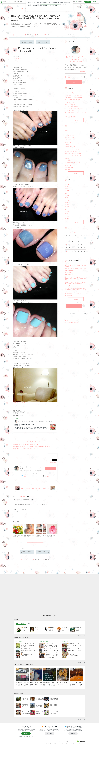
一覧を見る (75, 120)
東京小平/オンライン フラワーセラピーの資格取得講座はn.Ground (75, 269)
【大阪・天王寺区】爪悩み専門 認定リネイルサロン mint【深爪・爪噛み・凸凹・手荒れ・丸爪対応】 (75, 278)
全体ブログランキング (70, 76)
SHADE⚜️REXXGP (69, 274)
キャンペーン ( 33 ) (69, 137)
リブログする (53, 455)
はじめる (26, 733)
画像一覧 (39, 34)
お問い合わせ (48, 743)
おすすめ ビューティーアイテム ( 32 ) (73, 155)
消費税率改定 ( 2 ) (69, 165)
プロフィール (72, 61)
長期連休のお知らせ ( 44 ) (71, 151)
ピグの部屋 (79, 61)
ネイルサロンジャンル (70, 77)
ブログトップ (18, 34)
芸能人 (29, 623)
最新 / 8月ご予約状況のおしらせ (72, 104)
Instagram (47, 476)
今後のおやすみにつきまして (71, 116)
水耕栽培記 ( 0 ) (68, 144)
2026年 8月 (75, 232)
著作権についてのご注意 (72, 322)
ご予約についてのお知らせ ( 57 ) (72, 162)
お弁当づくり (65, 641)
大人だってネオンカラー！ (71, 102)
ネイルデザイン (19, 58)
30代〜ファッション (43, 641)
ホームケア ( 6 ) (68, 169)
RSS (68, 320)
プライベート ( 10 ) (69, 135)
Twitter (24, 476)
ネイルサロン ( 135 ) (69, 133)
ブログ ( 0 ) (67, 130)
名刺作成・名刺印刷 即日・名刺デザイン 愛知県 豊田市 (75, 265)
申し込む (73, 733)
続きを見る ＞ (83, 71)
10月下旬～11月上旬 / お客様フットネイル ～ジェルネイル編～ (28, 42)
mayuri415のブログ (69, 285)
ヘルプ (83, 743)
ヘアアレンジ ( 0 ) (69, 160)
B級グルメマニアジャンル (21, 623)
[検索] (84, 35)
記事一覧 (29, 34)
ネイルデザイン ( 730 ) (70, 139)
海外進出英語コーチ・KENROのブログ (73, 293)
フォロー (50, 468)
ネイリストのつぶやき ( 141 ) (71, 146)
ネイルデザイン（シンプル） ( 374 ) (73, 149)
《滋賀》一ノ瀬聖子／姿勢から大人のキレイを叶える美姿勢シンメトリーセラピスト (75, 283)
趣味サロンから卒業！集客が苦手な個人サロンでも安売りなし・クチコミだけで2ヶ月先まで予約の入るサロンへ (75, 290)
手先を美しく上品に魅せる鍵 (71, 106)
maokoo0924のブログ (70, 295)
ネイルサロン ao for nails (19, 402)
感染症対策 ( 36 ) (69, 167)
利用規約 (55, 743)
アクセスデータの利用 (63, 743)
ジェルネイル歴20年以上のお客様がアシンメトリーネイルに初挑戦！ (75, 109)
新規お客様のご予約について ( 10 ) (73, 153)
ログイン (95, 1)
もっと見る (35, 516)
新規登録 (88, 1)
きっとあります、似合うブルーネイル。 (74, 97)
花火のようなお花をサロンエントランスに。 (75, 92)
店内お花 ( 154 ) (68, 142)
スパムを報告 (40, 743)
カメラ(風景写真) (19, 641)
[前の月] (70, 233)
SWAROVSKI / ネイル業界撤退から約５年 (74, 95)
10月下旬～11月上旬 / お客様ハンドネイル (44, 42)
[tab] (21, 623)
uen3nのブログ (68, 272)
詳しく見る (49, 733)
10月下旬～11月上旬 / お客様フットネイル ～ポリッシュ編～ (37, 49)
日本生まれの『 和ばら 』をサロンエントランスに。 (75, 113)
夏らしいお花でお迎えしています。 (73, 99)
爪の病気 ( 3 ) (68, 158)
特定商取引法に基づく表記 (75, 743)
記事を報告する (54, 462)
